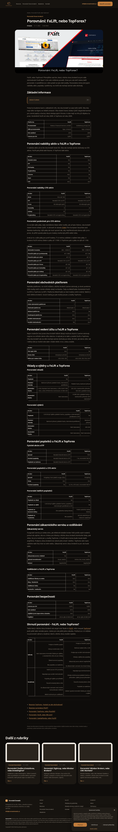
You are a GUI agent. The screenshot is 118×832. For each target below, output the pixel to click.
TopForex (87, 628)
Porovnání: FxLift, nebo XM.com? (40, 715)
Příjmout (80, 825)
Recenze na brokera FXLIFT (38, 708)
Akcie (91, 803)
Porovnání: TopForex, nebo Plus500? (42, 711)
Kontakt (47, 4)
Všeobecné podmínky (71, 803)
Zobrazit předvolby (108, 825)
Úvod (41, 803)
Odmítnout (94, 825)
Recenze (18, 4)
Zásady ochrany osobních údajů (74, 806)
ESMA (64, 228)
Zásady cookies (93, 828)
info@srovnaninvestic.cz (89, 4)
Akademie (41, 4)
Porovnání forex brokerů (30, 4)
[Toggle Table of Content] (87, 99)
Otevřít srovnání (105, 4)
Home (28, 13)
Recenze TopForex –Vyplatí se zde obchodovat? (46, 705)
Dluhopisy (93, 806)
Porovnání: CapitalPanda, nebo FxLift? (42, 718)
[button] (114, 810)
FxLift (71, 628)
